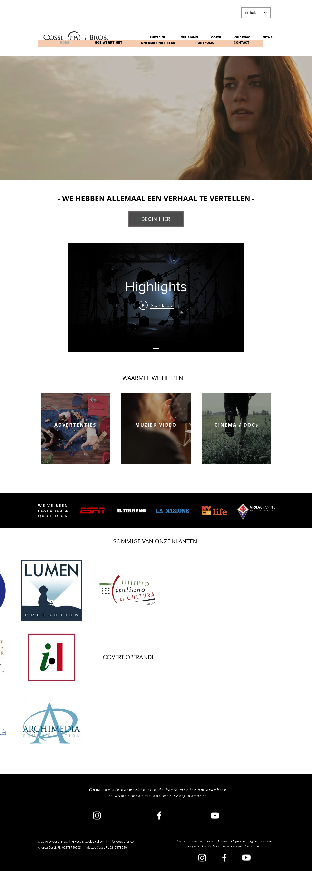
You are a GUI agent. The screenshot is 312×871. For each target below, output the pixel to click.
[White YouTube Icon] (215, 815)
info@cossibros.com (122, 841)
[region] (75, 428)
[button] (64, 42)
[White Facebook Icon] (159, 815)
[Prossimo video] (234, 293)
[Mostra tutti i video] (156, 347)
